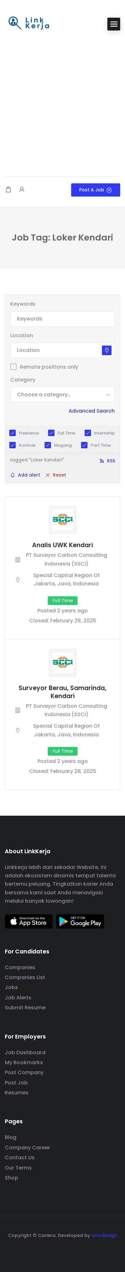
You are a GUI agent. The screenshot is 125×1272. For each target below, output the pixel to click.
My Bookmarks (24, 1062)
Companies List (25, 977)
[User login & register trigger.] (21, 190)
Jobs (11, 987)
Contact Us (20, 1157)
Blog (10, 1137)
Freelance (29, 433)
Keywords (23, 304)
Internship (104, 433)
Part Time (101, 445)
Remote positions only (49, 367)
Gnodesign (104, 1235)
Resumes (17, 1092)
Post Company (24, 1072)
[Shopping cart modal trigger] (8, 190)
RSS (111, 461)
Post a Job (91, 190)
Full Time (66, 433)
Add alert (29, 475)
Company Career (27, 1147)
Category (22, 379)
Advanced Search (92, 411)
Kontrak (27, 445)
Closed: (39, 620)
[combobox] (62, 394)
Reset (59, 475)
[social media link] (62, 1250)
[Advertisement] (62, 104)
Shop (11, 1177)
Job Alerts (18, 997)
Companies (20, 967)
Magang (63, 445)
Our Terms (18, 1167)
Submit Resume (25, 1007)
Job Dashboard (25, 1052)
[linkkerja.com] (29, 23)
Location (21, 335)
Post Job (16, 1082)
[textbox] (44, 394)
